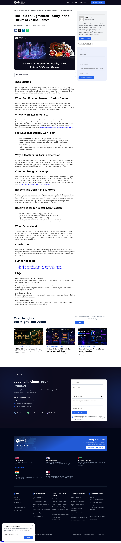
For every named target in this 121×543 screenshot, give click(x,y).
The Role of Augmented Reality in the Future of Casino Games (40, 268)
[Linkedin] (28, 445)
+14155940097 (19, 467)
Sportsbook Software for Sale (79, 501)
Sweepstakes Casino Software (41, 509)
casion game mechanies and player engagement (56, 128)
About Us (17, 499)
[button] (15, 30)
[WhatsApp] (0, 541)
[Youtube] (24, 445)
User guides (100, 534)
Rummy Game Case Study (96, 505)
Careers (16, 505)
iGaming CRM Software (39, 516)
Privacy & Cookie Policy (9, 534)
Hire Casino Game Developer (79, 517)
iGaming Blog (93, 497)
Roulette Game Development (60, 512)
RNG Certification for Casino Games (27, 349)
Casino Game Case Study (96, 499)
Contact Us (17, 502)
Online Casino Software (39, 501)
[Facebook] (17, 445)
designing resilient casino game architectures (34, 184)
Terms (16, 534)
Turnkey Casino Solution (40, 507)
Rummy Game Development (60, 507)
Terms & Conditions (20, 507)
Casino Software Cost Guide (97, 516)
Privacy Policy (18, 510)
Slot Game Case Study (95, 502)
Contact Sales (93, 519)
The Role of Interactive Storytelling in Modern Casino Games (40, 266)
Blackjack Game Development (60, 509)
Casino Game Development (59, 499)
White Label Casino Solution (41, 504)
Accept (28, 537)
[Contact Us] (4, 541)
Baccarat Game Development (60, 514)
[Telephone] (5, 541)
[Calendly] (2, 541)
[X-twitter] (21, 445)
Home (16, 10)
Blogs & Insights (24, 10)
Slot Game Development (59, 501)
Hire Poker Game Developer (79, 520)
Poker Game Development (59, 504)
